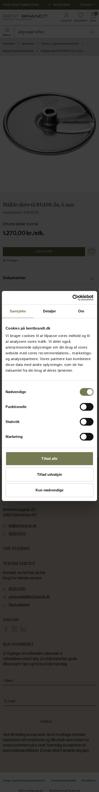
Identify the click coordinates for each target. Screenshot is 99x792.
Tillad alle (49, 458)
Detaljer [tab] (49, 311)
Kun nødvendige (49, 490)
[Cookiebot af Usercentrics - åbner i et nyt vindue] (72, 298)
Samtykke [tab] (18, 311)
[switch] (86, 407)
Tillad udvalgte (49, 474)
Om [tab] (81, 311)
